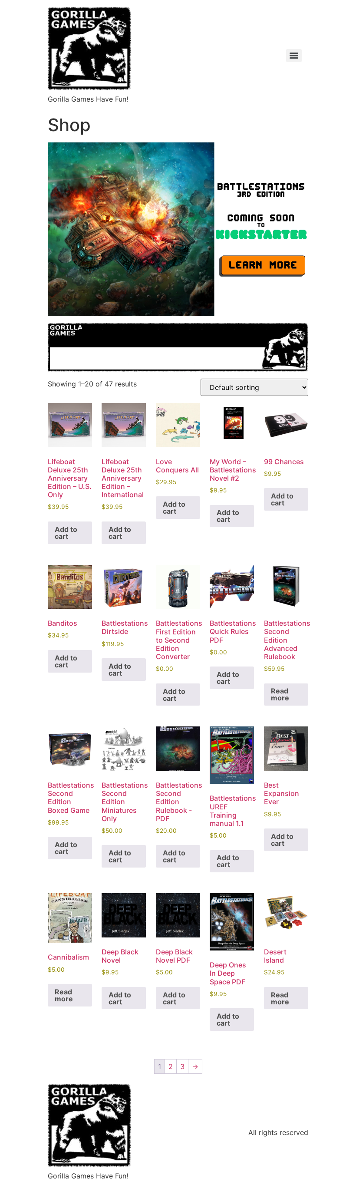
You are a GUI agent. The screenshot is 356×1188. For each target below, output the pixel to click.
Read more (280, 694)
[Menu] (294, 55)
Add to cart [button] (66, 533)
